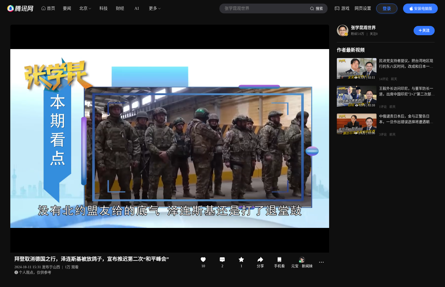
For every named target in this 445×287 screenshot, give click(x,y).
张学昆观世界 (363, 27)
